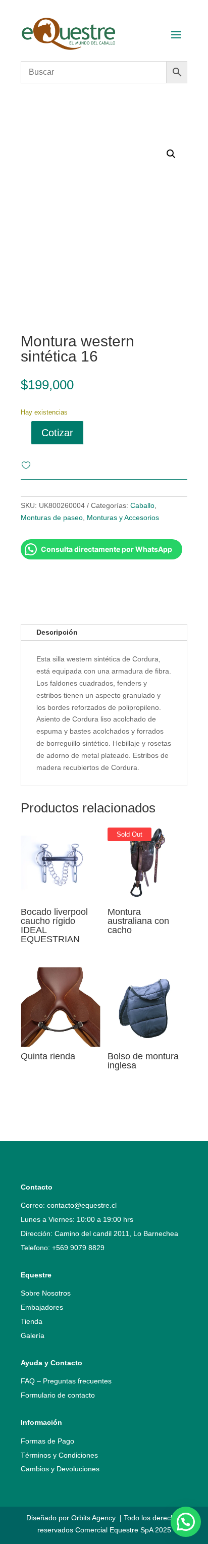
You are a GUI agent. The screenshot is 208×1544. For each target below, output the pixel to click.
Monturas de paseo (52, 517)
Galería (32, 1335)
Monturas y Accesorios (123, 517)
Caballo (142, 505)
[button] (186, 1522)
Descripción (57, 632)
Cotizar (57, 432)
